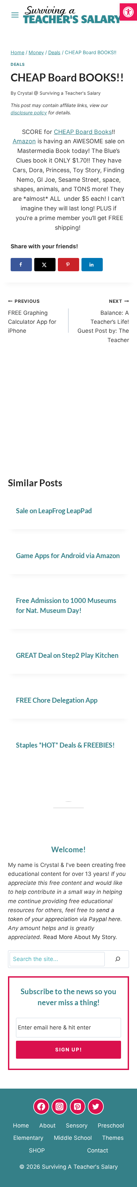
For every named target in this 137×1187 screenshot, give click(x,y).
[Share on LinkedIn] (92, 264)
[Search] (117, 959)
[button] (128, 12)
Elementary (28, 1137)
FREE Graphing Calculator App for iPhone (32, 316)
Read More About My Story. (80, 937)
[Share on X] (45, 264)
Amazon (24, 141)
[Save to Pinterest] (68, 264)
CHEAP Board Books (83, 131)
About (47, 1125)
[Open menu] (15, 15)
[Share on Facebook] (21, 264)
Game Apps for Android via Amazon (68, 555)
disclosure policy (29, 112)
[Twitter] (96, 1107)
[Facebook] (41, 1107)
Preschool (111, 1125)
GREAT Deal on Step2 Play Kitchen (67, 655)
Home (21, 1125)
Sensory (76, 1125)
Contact (97, 1150)
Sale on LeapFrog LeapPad (54, 511)
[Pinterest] (78, 1107)
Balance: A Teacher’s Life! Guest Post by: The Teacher (103, 320)
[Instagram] (60, 1107)
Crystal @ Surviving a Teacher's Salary (59, 93)
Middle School (73, 1137)
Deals (18, 64)
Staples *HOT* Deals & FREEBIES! (65, 745)
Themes (113, 1137)
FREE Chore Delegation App (56, 700)
